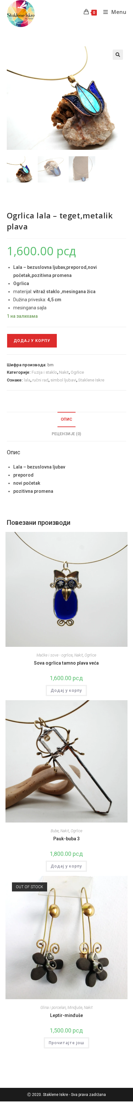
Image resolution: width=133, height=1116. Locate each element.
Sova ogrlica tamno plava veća (66, 663)
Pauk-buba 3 (66, 838)
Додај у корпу (32, 340)
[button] (118, 55)
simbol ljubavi (63, 380)
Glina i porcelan (53, 1007)
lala (27, 380)
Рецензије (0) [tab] (66, 433)
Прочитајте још (66, 1042)
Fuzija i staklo (44, 372)
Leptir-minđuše (66, 1015)
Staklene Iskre (91, 380)
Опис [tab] (66, 419)
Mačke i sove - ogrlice (54, 655)
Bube (55, 831)
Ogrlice (77, 372)
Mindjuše (74, 1007)
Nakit (64, 372)
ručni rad (40, 380)
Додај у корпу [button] (66, 690)
